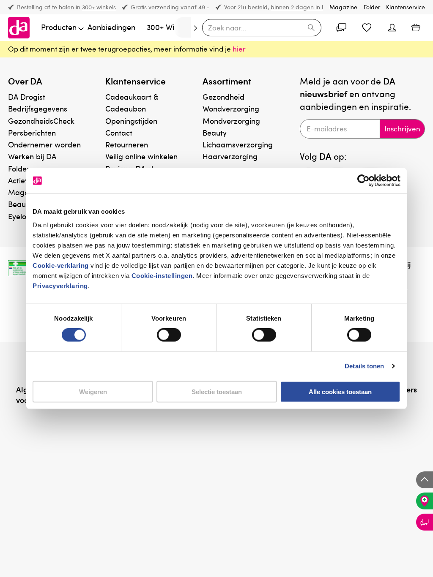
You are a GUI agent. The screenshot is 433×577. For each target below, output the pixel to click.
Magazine (343, 7)
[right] (182, 27)
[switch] (169, 335)
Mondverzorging (231, 120)
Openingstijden (131, 120)
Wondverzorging (231, 108)
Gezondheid (223, 96)
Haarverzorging (230, 156)
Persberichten (32, 132)
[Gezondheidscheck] (424, 501)
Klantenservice (405, 7)
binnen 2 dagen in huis (301, 7)
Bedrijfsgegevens (37, 108)
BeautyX (22, 204)
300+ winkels (99, 7)
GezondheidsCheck (41, 120)
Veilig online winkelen (141, 156)
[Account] (341, 27)
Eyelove (21, 216)
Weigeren (93, 391)
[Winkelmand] (415, 27)
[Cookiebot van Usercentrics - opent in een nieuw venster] (363, 180)
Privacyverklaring (60, 285)
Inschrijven (402, 128)
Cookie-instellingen (162, 275)
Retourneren (126, 144)
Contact (118, 132)
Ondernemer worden (44, 144)
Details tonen (364, 366)
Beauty (215, 132)
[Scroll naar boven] (424, 479)
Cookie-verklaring (61, 265)
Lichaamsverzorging (238, 144)
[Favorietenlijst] (367, 27)
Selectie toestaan (217, 391)
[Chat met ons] (424, 522)
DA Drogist (26, 96)
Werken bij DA (32, 156)
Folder (372, 7)
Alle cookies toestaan (340, 391)
